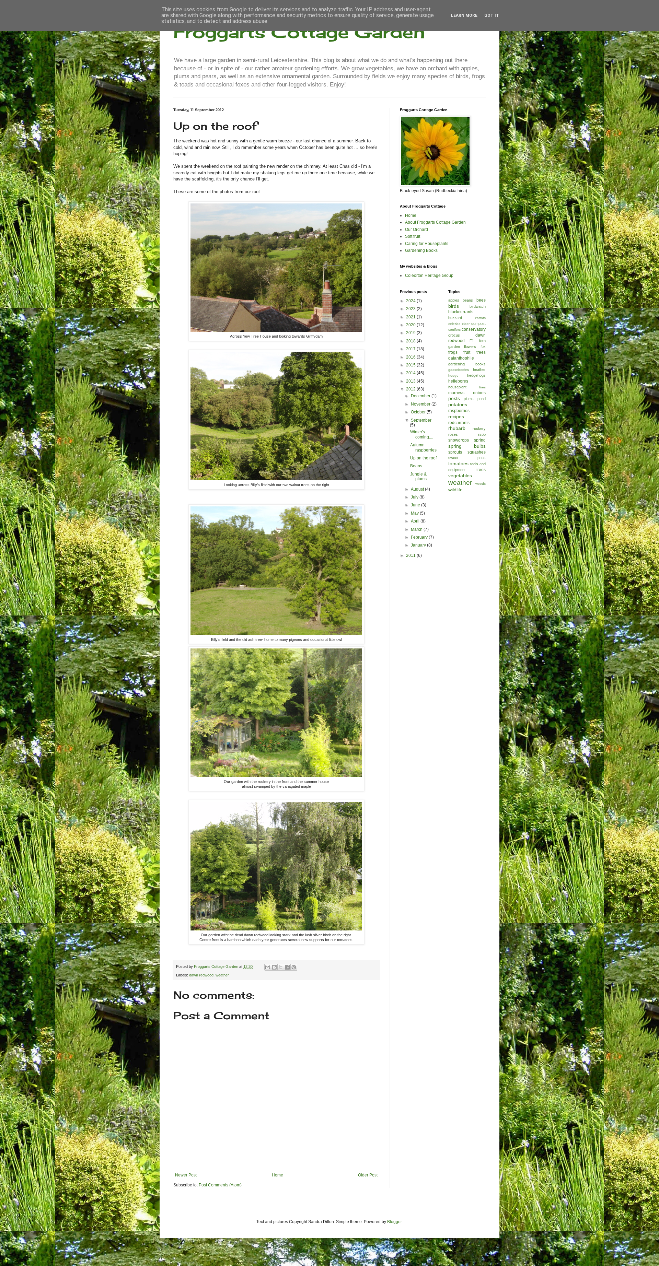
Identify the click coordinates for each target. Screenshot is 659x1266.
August (418, 489)
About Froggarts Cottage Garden (435, 222)
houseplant (457, 387)
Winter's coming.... (421, 434)
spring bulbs (467, 446)
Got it (491, 15)
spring (480, 440)
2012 (411, 389)
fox (483, 346)
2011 (411, 555)
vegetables (460, 475)
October (419, 412)
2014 (411, 373)
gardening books (467, 364)
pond (481, 399)
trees (481, 469)
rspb (482, 434)
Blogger (394, 1221)
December (421, 396)
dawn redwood (201, 975)
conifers (454, 329)
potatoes (457, 404)
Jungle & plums (418, 476)
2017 (411, 349)
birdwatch (478, 306)
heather (479, 369)
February (420, 537)
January (419, 545)
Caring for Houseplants (426, 243)
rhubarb (456, 428)
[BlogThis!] (274, 967)
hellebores (458, 381)
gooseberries (458, 370)
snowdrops (458, 440)
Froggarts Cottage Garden (299, 31)
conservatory (474, 329)
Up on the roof (423, 458)
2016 (411, 357)
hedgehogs (476, 375)
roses (453, 434)
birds (453, 306)
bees (481, 300)
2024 (411, 300)
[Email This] (267, 967)
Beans (416, 466)
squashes (476, 452)
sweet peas (467, 458)
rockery (479, 428)
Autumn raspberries (423, 447)
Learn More (464, 15)
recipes (456, 416)
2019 (411, 332)
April (415, 521)
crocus (454, 335)
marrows (456, 392)
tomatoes (458, 463)
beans (468, 300)
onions (479, 392)
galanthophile (461, 358)
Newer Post (186, 1175)
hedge (453, 375)
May (415, 513)
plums (469, 399)
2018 (411, 341)
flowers (470, 346)
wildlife (455, 489)
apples (453, 300)
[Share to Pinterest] (293, 967)
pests (454, 398)
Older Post (368, 1175)
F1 (472, 341)
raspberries (459, 410)
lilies (482, 387)
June (416, 505)
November (421, 404)
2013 (411, 381)
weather (222, 975)
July (415, 497)
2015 (411, 365)
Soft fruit (412, 236)
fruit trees (474, 352)
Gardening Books (421, 250)
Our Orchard (416, 229)
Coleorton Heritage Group (429, 275)
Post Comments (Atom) (220, 1185)
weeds (480, 483)
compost (478, 323)
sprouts (455, 452)
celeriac (454, 324)
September (421, 420)
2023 (411, 308)
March (417, 529)
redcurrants (459, 422)
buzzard (455, 318)
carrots (480, 318)
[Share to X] (280, 967)
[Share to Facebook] (287, 967)
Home (277, 1175)
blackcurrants (460, 311)
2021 (411, 317)
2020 (411, 325)
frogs (453, 352)
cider (466, 324)
